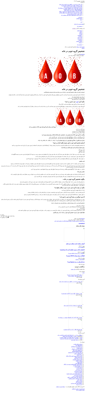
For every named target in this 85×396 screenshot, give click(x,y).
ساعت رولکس (79, 381)
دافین (81, 338)
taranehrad (82, 54)
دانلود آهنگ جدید (79, 363)
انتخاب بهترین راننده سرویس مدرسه (74, 13)
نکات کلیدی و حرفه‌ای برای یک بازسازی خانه (73, 6)
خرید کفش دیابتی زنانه (77, 350)
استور (81, 337)
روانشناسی (79, 35)
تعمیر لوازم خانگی (78, 357)
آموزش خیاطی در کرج (77, 376)
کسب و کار (79, 37)
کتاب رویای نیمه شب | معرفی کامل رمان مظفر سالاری (70, 12)
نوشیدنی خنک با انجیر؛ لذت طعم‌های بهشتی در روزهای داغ (70, 8)
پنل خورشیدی (79, 347)
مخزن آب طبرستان (78, 358)
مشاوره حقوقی (79, 360)
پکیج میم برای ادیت (78, 375)
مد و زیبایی (80, 38)
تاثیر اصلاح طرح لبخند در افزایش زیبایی (65, 335)
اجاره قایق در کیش (78, 353)
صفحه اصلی (79, 30)
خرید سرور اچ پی (78, 370)
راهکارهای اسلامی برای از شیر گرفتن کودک (73, 10)
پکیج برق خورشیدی (78, 371)
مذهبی (80, 31)
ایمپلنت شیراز (79, 367)
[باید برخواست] (75, 28)
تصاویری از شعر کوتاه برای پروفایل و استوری (69, 337)
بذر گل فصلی (79, 354)
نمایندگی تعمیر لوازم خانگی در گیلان (74, 377)
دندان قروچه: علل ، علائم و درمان (75, 276)
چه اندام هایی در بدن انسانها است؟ (76, 262)
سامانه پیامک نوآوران (77, 344)
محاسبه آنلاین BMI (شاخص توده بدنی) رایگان (73, 364)
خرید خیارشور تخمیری (77, 365)
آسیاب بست (79, 362)
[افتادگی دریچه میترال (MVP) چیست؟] (76, 253)
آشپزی (80, 34)
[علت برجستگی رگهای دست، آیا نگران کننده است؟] (75, 292)
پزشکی (80, 33)
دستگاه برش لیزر (78, 335)
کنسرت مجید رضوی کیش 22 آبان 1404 (74, 356)
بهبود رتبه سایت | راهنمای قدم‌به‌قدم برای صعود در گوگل (70, 11)
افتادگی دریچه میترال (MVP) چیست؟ (75, 255)
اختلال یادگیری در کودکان (77, 349)
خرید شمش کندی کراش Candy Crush (74, 373)
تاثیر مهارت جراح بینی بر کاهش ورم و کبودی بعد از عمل (70, 4)
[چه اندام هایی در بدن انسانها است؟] (80, 259)
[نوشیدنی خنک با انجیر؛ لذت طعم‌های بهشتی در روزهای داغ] (75, 316)
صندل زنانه (79, 379)
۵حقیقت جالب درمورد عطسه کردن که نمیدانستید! (72, 249)
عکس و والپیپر (79, 41)
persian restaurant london (77, 351)
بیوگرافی (80, 40)
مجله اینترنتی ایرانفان (60, 386)
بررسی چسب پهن (74, 339)
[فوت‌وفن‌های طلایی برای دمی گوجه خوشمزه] (75, 328)
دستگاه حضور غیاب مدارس (76, 383)
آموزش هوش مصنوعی (77, 359)
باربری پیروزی (79, 384)
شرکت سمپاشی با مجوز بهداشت (75, 378)
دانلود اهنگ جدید (79, 345)
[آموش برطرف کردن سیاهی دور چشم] (74, 241)
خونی (77, 101)
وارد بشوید (73, 269)
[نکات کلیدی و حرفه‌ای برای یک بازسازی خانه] (75, 304)
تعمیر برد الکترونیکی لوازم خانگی (69, 336)
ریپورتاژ (80, 42)
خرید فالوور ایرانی (78, 366)
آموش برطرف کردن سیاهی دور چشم (75, 243)
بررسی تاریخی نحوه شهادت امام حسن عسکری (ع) (71, 15)
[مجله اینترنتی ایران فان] (79, 24)
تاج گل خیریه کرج (78, 372)
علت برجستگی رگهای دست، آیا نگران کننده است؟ (71, 5)
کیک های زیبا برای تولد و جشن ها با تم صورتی (69, 338)
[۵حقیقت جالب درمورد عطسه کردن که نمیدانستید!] (81, 247)
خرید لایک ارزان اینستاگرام (76, 346)
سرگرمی (80, 36)
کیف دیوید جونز (79, 382)
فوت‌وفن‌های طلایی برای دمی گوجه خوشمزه (73, 9)
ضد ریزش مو (79, 369)
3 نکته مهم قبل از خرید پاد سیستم (75, 352)
